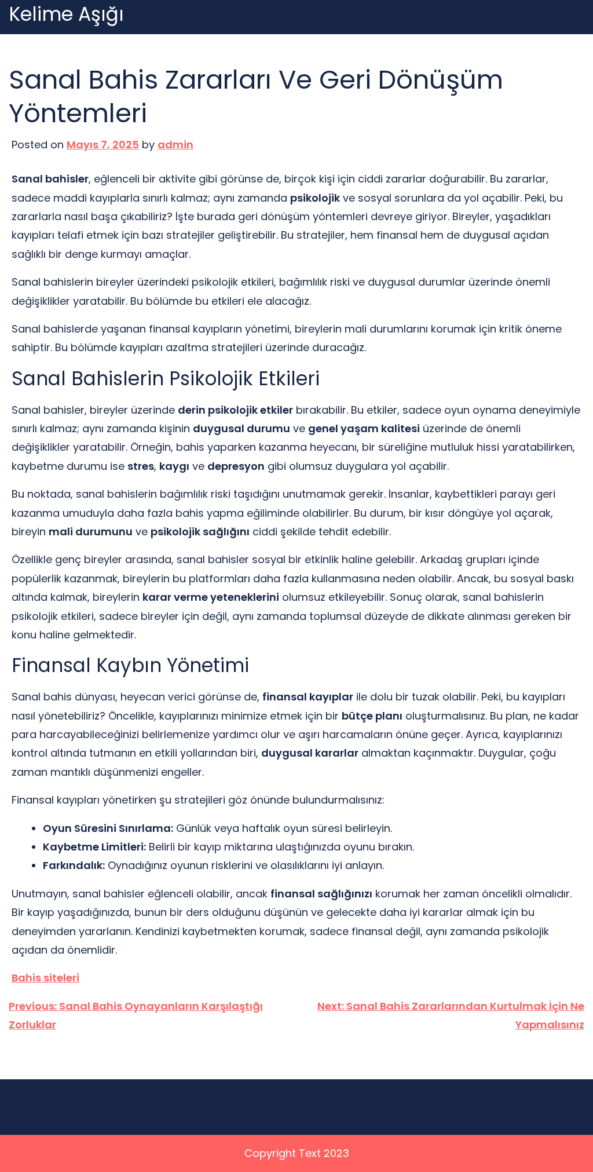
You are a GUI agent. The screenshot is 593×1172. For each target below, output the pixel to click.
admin (175, 144)
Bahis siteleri (45, 977)
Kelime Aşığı (66, 14)
